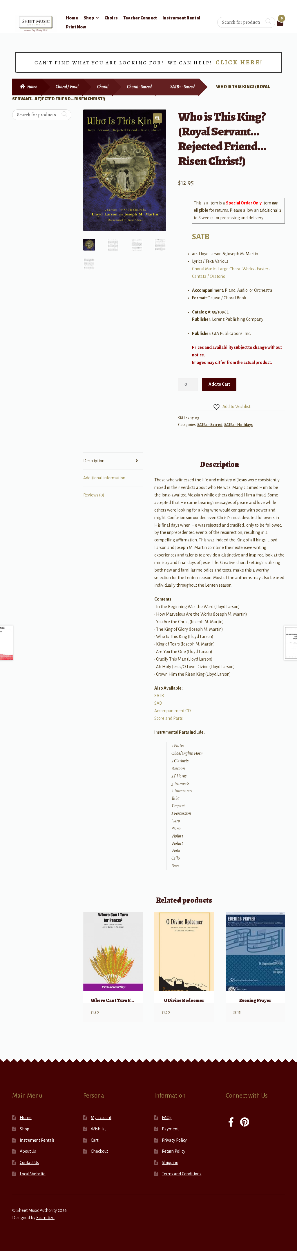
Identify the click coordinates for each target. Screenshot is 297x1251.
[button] (157, 118)
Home (72, 18)
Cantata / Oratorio (208, 276)
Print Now (76, 27)
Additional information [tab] (104, 478)
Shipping (170, 1162)
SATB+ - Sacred (182, 86)
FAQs (166, 1117)
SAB (158, 703)
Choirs (111, 18)
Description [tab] (93, 460)
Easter (262, 268)
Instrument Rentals (37, 1140)
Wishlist (98, 1129)
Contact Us (29, 1162)
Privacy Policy (174, 1140)
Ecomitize (45, 1217)
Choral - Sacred (139, 86)
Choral (102, 86)
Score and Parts (168, 718)
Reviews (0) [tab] (93, 495)
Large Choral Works (236, 268)
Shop (89, 18)
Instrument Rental (181, 18)
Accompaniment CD (172, 710)
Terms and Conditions (181, 1174)
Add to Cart (219, 384)
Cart (94, 1140)
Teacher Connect (140, 18)
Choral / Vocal (67, 86)
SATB (200, 237)
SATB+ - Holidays (238, 425)
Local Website (33, 1174)
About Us (28, 1151)
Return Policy (173, 1151)
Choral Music (203, 268)
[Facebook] (231, 1122)
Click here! (239, 62)
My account (101, 1117)
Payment (170, 1129)
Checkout (99, 1151)
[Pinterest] (244, 1122)
